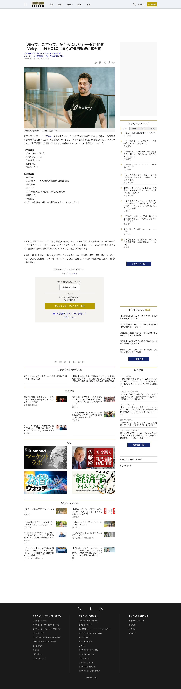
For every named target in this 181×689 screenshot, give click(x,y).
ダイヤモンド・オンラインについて (47, 616)
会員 (152, 128)
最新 (125, 128)
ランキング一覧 (138, 263)
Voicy (48, 136)
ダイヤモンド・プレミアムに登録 (70, 306)
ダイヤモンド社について (138, 616)
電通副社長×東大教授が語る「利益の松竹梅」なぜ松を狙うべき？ (138, 342)
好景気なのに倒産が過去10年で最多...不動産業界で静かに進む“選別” (45, 377)
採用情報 (132, 629)
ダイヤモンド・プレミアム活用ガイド (47, 629)
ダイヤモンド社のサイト (88, 616)
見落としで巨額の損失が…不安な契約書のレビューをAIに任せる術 (138, 333)
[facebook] (90, 609)
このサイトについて (40, 620)
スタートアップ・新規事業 (34, 56)
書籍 (88, 4)
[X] (79, 609)
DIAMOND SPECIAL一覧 (131, 459)
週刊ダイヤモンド (85, 625)
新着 (51, 4)
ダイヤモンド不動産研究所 (88, 650)
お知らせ (132, 633)
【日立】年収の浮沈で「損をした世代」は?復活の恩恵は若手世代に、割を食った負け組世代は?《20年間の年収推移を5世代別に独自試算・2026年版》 (93, 378)
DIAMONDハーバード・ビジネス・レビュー (95, 629)
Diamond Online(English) (88, 620)
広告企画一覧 (126, 465)
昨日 (134, 128)
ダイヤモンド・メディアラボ (89, 671)
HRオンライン (84, 658)
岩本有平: (42, 53)
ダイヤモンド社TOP (136, 620)
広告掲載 (36, 650)
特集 (79, 4)
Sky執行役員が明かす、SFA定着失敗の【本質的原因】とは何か (138, 325)
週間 (143, 128)
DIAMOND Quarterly (86, 654)
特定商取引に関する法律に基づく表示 (47, 637)
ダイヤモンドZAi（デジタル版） (91, 633)
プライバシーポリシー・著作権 (44, 641)
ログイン (141, 4)
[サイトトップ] (38, 4)
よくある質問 (38, 646)
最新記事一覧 (138, 444)
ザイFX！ (82, 646)
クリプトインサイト (86, 662)
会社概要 (132, 625)
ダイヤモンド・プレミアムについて (46, 625)
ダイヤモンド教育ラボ (87, 666)
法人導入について (39, 658)
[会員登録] (152, 4)
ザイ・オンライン (85, 641)
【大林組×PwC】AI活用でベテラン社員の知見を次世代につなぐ (138, 317)
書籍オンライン (84, 637)
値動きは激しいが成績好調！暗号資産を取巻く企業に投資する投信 (138, 350)
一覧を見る (138, 359)
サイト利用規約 (38, 633)
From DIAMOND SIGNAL (55, 56)
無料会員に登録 (69, 287)
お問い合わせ (38, 654)
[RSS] (101, 609)
